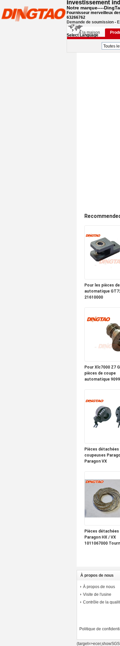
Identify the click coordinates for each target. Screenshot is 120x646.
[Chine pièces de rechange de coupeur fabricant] (33, 13)
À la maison (89, 32)
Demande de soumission (90, 22)
